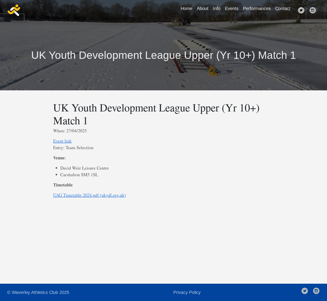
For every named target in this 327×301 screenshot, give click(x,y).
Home (186, 8)
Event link (62, 141)
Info (216, 8)
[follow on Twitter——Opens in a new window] (302, 10)
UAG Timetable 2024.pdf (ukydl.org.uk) (89, 195)
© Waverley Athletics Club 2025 (38, 292)
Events (231, 8)
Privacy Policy (187, 292)
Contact (283, 8)
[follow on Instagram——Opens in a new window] (314, 10)
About (202, 8)
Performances (257, 8)
